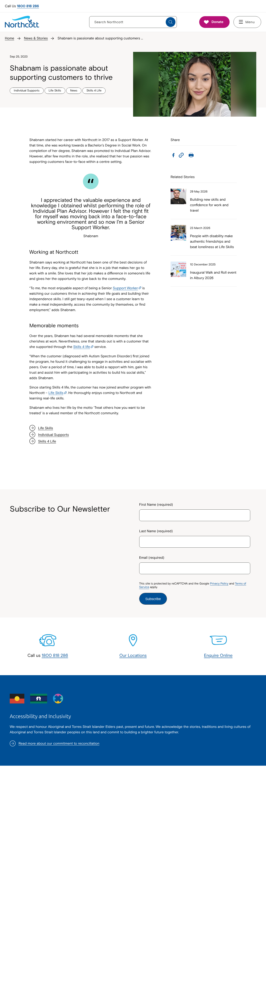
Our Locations (133, 655)
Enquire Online (218, 655)
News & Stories (36, 38)
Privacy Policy (219, 583)
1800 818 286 (28, 6)
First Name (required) (156, 504)
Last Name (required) (156, 531)
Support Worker (125, 288)
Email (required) (151, 557)
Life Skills (55, 393)
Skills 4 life (81, 347)
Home (9, 38)
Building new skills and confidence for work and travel (209, 204)
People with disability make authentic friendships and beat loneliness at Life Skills (212, 241)
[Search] (170, 22)
